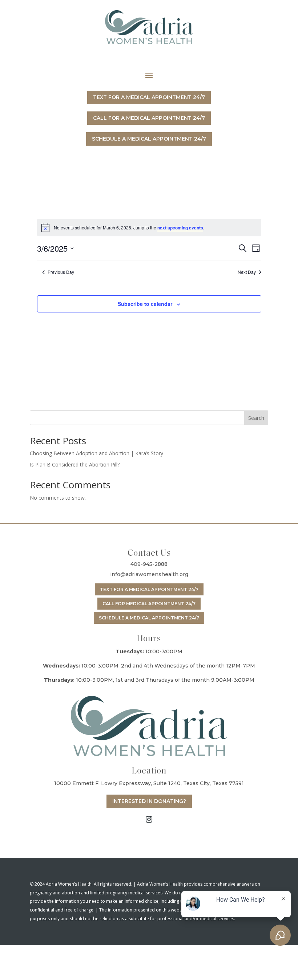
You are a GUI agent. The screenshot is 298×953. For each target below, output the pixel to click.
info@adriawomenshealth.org (149, 574)
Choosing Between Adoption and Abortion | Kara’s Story (96, 453)
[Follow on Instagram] (149, 819)
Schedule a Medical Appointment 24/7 (149, 618)
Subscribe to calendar (145, 303)
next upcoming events (180, 227)
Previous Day (61, 272)
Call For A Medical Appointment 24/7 (149, 118)
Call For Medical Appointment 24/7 (149, 603)
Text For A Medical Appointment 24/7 (149, 97)
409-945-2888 (149, 564)
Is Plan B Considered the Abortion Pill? (75, 464)
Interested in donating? (149, 801)
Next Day (247, 272)
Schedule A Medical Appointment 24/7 (149, 138)
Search (256, 417)
